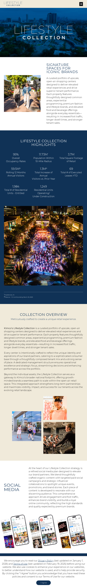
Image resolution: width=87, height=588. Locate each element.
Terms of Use (20, 563)
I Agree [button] (43, 583)
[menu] (81, 4)
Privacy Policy (46, 560)
